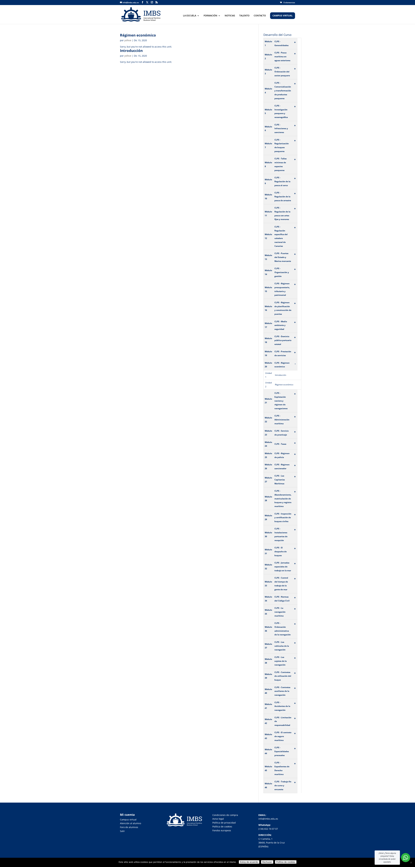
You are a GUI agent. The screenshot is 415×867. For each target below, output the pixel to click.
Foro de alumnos (129, 827)
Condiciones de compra (225, 815)
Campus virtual (128, 819)
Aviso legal (218, 818)
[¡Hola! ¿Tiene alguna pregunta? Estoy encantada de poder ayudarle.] (405, 857)
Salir (122, 831)
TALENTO (244, 15)
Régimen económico (138, 35)
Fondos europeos (221, 830)
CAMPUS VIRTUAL (283, 15)
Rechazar (267, 862)
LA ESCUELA (189, 15)
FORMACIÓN (210, 15)
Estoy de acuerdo (249, 862)
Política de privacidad (224, 822)
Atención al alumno (130, 823)
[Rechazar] (411, 862)
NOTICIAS (230, 15)
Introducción (131, 50)
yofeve (127, 40)
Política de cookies (222, 826)
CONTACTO (260, 15)
